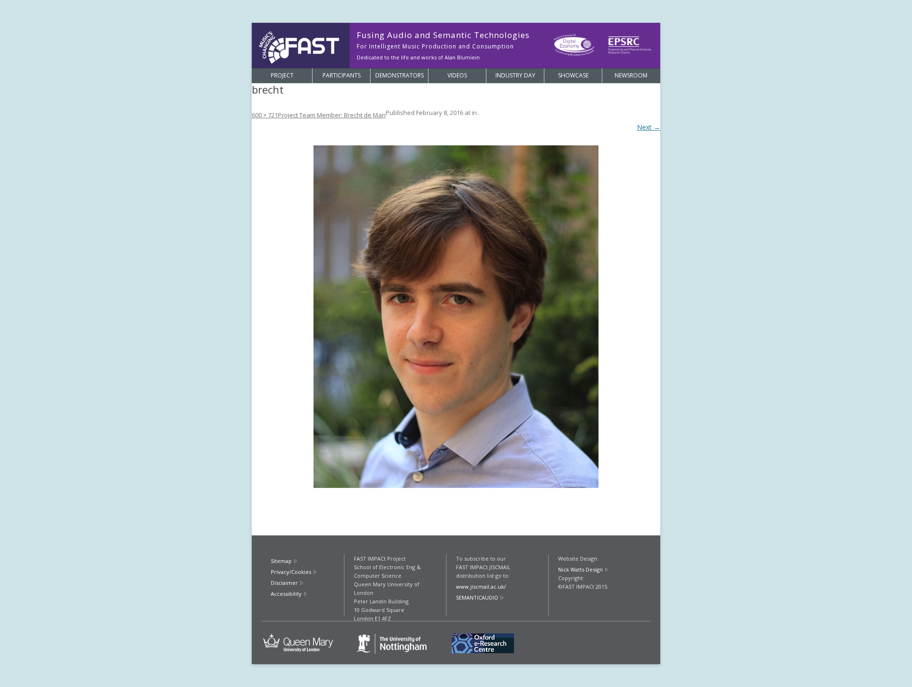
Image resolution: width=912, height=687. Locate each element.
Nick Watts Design (580, 569)
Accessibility (286, 593)
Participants (342, 75)
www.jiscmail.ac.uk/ (481, 586)
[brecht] (456, 316)
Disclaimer (284, 582)
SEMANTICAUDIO (477, 597)
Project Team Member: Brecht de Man (332, 115)
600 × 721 (265, 115)
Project (282, 75)
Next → (648, 127)
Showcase (573, 75)
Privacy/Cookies (291, 571)
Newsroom (631, 75)
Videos (457, 75)
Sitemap (281, 560)
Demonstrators (399, 75)
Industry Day (515, 75)
